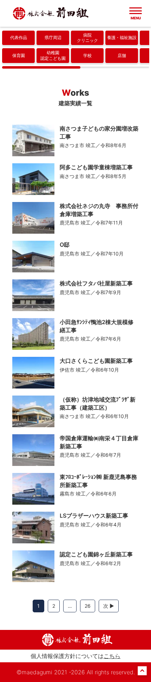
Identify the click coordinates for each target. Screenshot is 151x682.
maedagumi (37, 672)
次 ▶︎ (108, 606)
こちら (112, 655)
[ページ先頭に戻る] (142, 674)
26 (88, 606)
